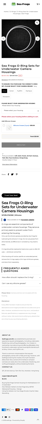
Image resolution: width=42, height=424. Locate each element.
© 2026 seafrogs (7, 420)
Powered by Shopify (18, 420)
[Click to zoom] (37, 22)
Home (6, 11)
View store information (9, 164)
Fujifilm (19, 91)
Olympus (29, 91)
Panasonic (6, 96)
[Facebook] (2, 417)
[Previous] (3, 38)
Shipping (5, 80)
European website (27, 220)
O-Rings (13, 11)
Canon (11, 91)
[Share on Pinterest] (17, 174)
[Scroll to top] (38, 420)
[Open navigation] (6, 4)
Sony (4, 91)
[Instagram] (9, 417)
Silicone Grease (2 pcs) (21, 125)
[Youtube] (5, 417)
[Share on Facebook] (8, 174)
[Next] (37, 38)
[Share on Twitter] (12, 174)
